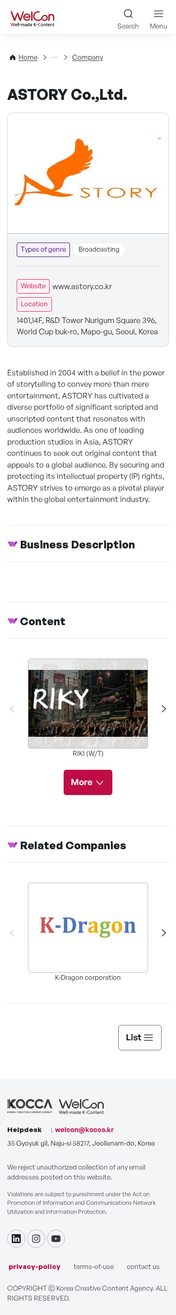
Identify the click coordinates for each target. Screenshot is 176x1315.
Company (87, 57)
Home (28, 57)
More (82, 782)
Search (128, 26)
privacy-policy (34, 1266)
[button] (160, 709)
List (133, 1037)
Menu (158, 26)
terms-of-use (94, 1266)
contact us (143, 1266)
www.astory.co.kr (82, 286)
